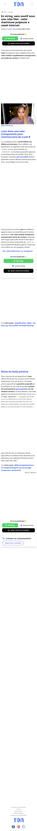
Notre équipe (18, 811)
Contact (18, 809)
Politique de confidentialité (18, 815)
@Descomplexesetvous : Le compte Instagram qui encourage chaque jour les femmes (17, 467)
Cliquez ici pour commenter (13, 543)
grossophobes (22, 389)
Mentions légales (18, 813)
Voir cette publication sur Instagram (17, 251)
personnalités (22, 157)
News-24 (33, 472)
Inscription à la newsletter (18, 807)
